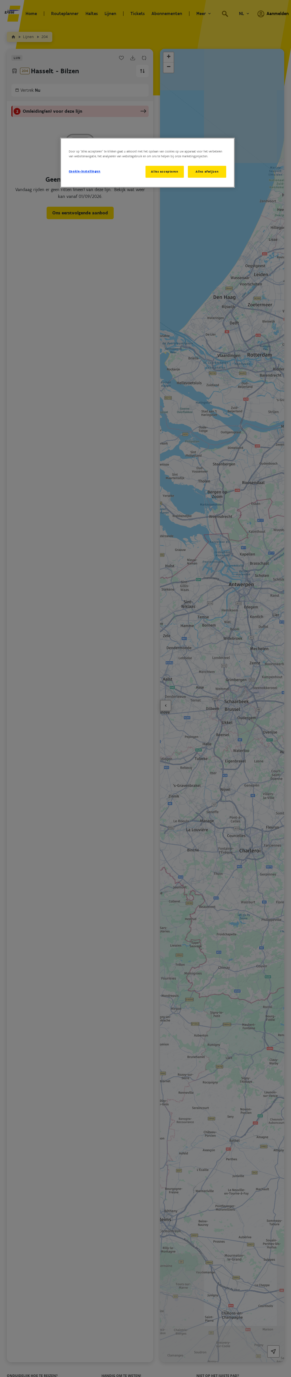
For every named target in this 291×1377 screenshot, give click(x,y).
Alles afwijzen (207, 171)
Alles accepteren (164, 171)
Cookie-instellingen (85, 171)
